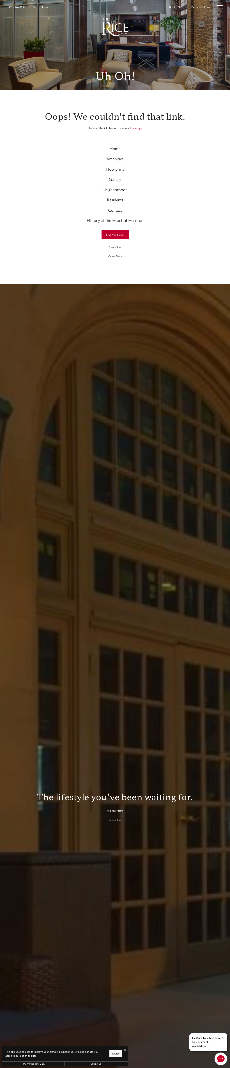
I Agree (115, 1053)
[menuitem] (115, 148)
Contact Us (96, 1064)
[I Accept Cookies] (125, 1050)
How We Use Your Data (33, 1064)
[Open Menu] (220, 7)
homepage (136, 128)
